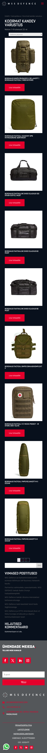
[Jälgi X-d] (13, 660)
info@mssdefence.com (16, 702)
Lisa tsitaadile (14, 87)
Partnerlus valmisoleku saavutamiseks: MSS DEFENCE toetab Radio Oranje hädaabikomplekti (23, 590)
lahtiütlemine (24, 729)
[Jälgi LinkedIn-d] (20, 660)
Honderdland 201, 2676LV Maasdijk (22, 712)
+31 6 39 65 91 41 (13, 707)
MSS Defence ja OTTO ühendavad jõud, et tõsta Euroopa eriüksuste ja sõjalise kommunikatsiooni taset (22, 614)
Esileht (7, 16)
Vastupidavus (16, 16)
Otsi (39, 565)
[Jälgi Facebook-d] (5, 660)
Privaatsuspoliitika (23, 725)
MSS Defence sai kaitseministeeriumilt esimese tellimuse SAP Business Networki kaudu (22, 580)
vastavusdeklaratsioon (23, 734)
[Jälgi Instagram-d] (28, 660)
